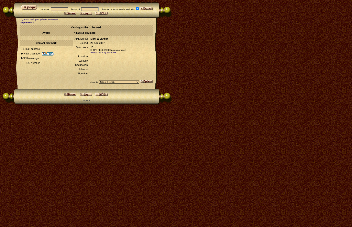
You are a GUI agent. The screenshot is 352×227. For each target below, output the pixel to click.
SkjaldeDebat (27, 22)
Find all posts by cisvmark (103, 52)
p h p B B (86, 100)
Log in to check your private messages (39, 19)
